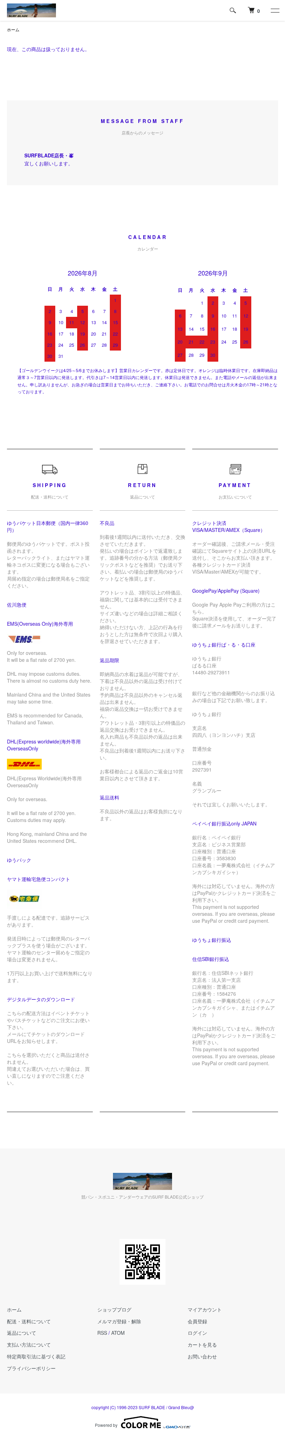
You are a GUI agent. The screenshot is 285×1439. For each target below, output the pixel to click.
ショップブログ (114, 1309)
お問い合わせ (202, 1356)
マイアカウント (205, 1309)
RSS (102, 1332)
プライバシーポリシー (31, 1368)
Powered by (106, 1425)
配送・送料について (29, 1321)
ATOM (118, 1332)
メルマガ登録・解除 (119, 1321)
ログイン (197, 1332)
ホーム (13, 29)
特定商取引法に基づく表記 (36, 1356)
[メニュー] (274, 10)
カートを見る (202, 1344)
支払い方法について (29, 1344)
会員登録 (197, 1321)
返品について (21, 1332)
